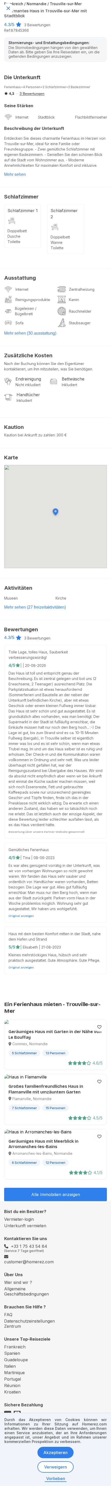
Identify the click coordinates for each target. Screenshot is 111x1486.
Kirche (61, 598)
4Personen (32, 87)
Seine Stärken (18, 105)
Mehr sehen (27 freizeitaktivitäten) (35, 607)
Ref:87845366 (16, 30)
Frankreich (15, 1346)
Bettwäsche (73, 378)
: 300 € (61, 435)
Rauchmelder (80, 311)
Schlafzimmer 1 (22, 210)
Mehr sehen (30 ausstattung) (30, 333)
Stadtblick (46, 117)
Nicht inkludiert (28, 385)
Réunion (12, 1385)
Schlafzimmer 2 (64, 213)
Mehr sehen (15, 174)
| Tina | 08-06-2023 (37, 858)
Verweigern (55, 1467)
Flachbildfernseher (91, 117)
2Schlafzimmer (54, 87)
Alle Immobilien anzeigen (55, 1194)
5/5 (12, 947)
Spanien (12, 1353)
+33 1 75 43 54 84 (29, 1246)
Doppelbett (17, 231)
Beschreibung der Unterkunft (34, 128)
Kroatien (12, 1391)
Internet (21, 117)
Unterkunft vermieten (25, 1225)
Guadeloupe (16, 1359)
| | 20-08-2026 (33, 665)
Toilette (13, 241)
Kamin (74, 299)
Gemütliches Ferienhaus (29, 850)
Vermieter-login (19, 1219)
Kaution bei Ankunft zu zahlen (29, 435)
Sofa (19, 323)
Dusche (13, 236)
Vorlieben (55, 1478)
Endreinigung (28, 378)
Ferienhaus (12, 87)
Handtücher (28, 394)
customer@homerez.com (29, 1261)
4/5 (12, 665)
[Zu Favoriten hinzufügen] (99, 1027)
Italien (10, 1366)
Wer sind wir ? (18, 1282)
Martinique (14, 1372)
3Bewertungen (37, 25)
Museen (11, 598)
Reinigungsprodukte (32, 299)
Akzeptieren (55, 1452)
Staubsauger (80, 323)
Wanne (56, 242)
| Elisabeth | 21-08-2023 (40, 947)
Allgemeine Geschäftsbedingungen (26, 1291)
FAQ (8, 1314)
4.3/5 (9, 24)
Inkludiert (69, 385)
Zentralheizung (81, 289)
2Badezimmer (79, 87)
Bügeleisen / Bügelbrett (25, 311)
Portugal (12, 1379)
